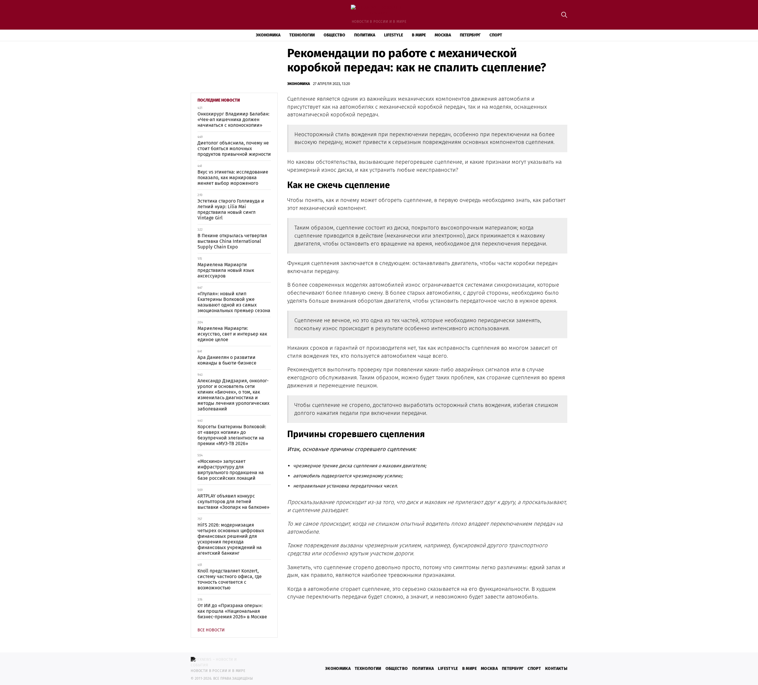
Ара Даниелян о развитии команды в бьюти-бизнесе (226, 360)
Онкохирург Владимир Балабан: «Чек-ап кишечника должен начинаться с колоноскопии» (233, 119)
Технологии (302, 35)
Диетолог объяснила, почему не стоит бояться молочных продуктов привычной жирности (234, 148)
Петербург (470, 35)
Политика (364, 35)
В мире (419, 35)
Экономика (268, 35)
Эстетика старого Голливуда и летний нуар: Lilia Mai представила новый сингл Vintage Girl (230, 209)
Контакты (556, 668)
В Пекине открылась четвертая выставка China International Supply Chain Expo (232, 241)
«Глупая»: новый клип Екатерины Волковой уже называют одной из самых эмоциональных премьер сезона (233, 302)
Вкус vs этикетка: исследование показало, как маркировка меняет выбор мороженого (232, 177)
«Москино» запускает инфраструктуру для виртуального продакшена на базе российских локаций (230, 469)
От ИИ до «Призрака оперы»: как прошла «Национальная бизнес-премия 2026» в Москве (232, 611)
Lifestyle (393, 35)
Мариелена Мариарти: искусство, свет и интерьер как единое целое (232, 333)
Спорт (495, 35)
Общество (334, 35)
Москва (443, 35)
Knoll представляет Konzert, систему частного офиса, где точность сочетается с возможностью (229, 579)
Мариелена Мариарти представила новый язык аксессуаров (225, 270)
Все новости (211, 630)
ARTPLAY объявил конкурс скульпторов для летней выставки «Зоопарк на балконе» (233, 501)
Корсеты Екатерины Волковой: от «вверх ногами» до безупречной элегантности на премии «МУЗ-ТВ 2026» (231, 435)
